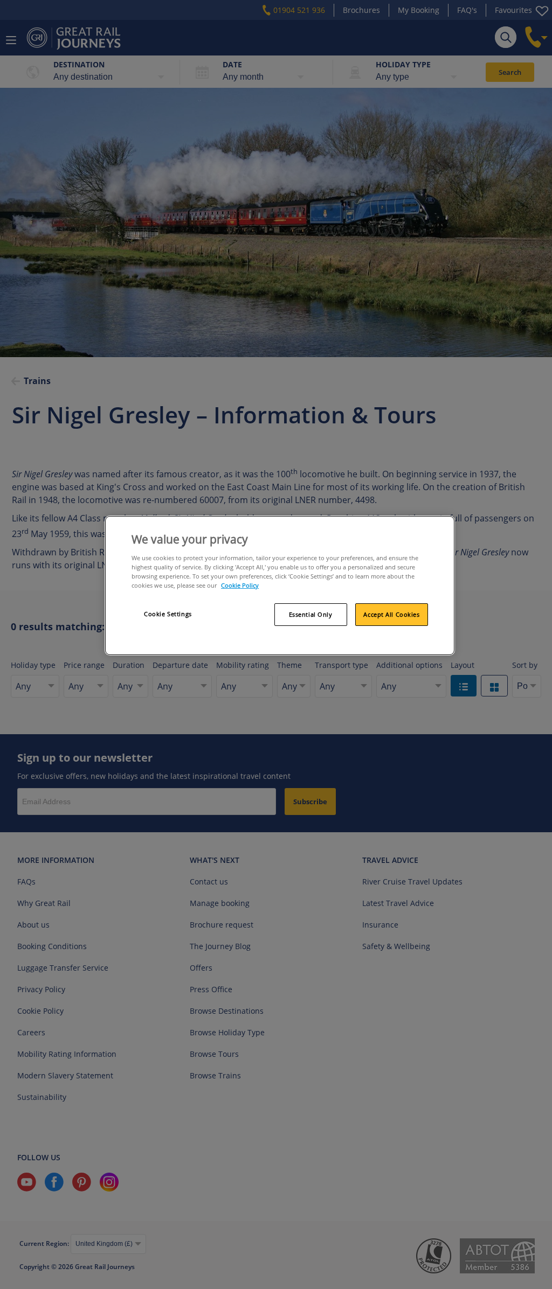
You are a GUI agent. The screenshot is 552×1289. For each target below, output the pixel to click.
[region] (280, 585)
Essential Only (311, 614)
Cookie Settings (168, 614)
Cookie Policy (240, 585)
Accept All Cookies (391, 614)
